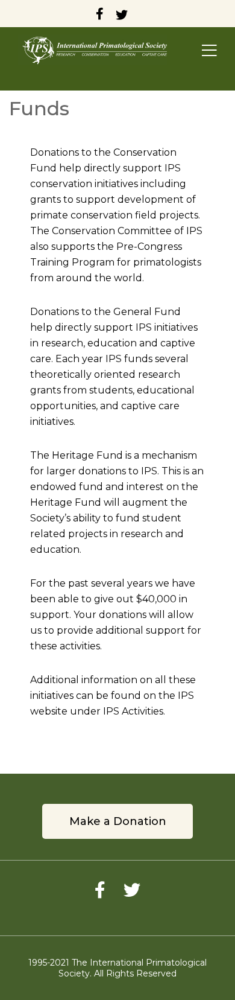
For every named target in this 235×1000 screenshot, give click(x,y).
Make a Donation (117, 821)
